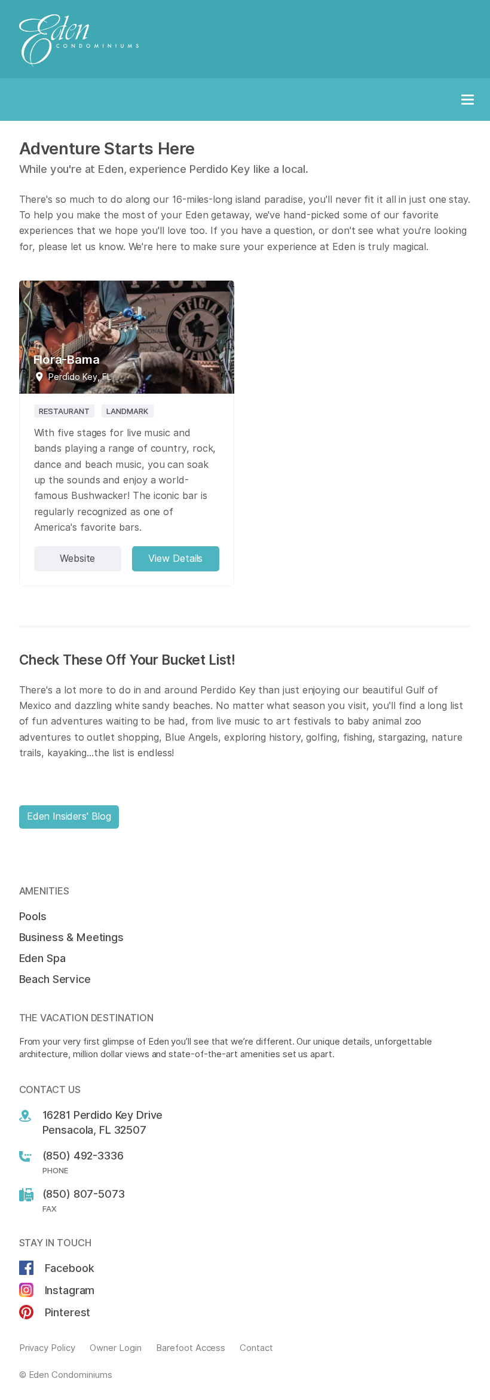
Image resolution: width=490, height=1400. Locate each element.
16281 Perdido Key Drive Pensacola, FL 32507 (102, 1122)
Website (77, 558)
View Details (175, 558)
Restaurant (64, 411)
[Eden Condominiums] (245, 40)
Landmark (127, 411)
